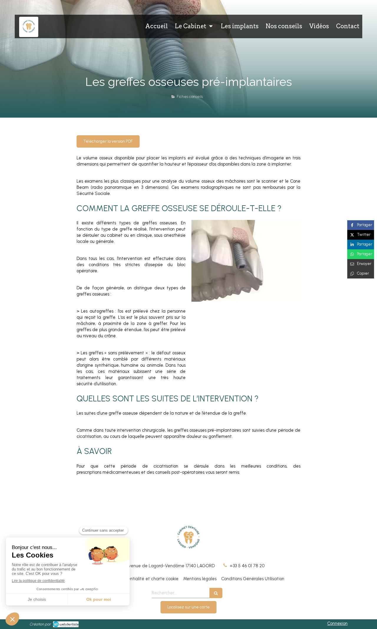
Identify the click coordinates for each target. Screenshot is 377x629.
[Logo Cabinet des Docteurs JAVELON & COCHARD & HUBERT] (29, 33)
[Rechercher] (215, 593)
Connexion (337, 623)
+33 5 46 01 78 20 (247, 565)
